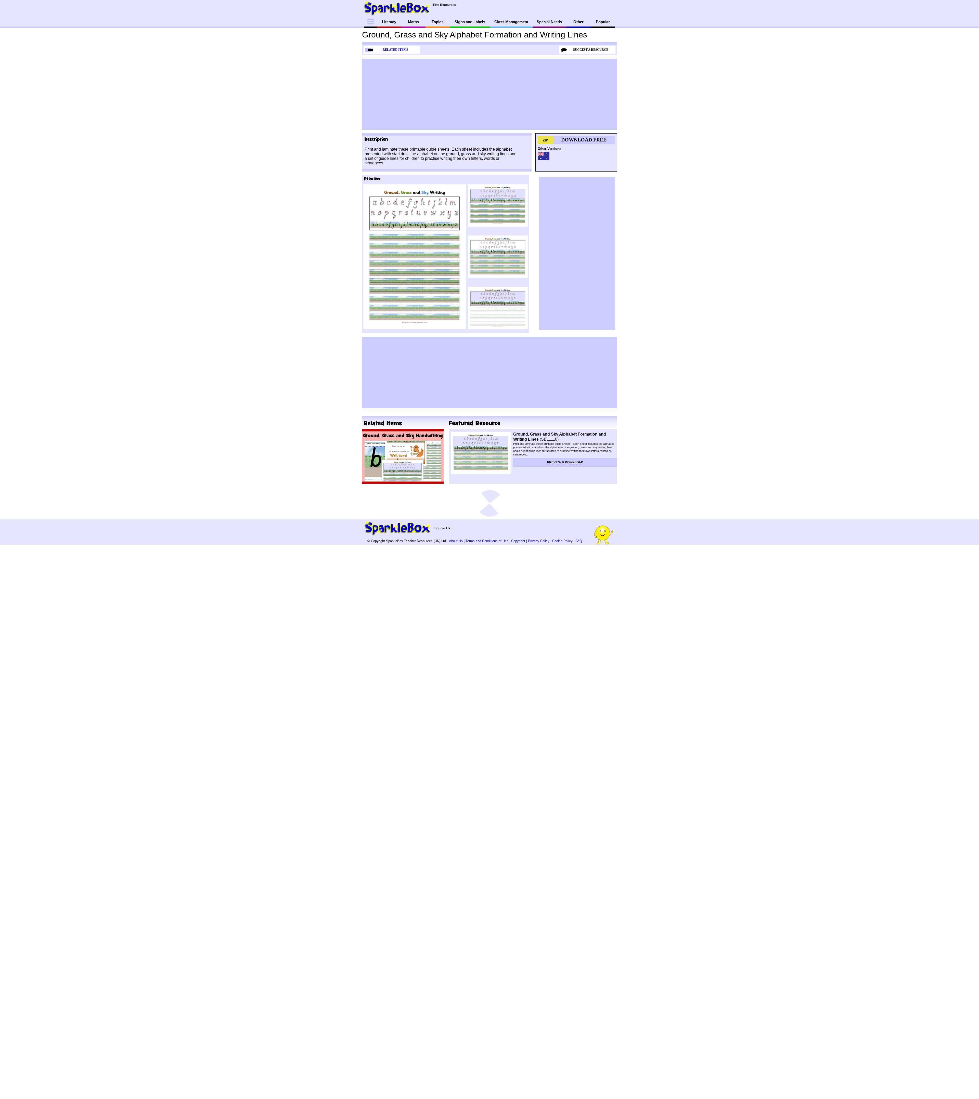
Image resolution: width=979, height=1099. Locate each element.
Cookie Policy (562, 541)
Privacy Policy (538, 541)
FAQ (578, 541)
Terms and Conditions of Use (487, 541)
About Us (456, 541)
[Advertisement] (489, 94)
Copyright (518, 541)
